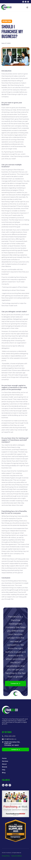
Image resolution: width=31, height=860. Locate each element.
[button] (27, 7)
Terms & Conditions (16, 855)
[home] (6, 7)
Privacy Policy (6, 855)
